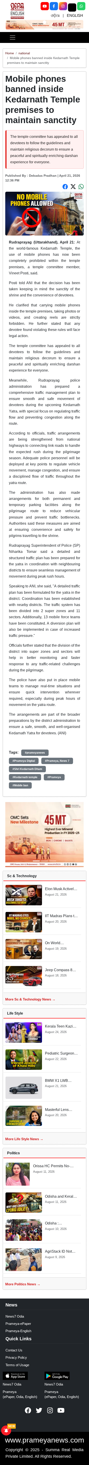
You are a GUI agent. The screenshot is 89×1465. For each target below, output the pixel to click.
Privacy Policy (16, 1357)
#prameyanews (35, 752)
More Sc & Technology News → (30, 999)
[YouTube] (45, 6)
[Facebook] (54, 6)
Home (9, 53)
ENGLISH (75, 15)
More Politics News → (22, 1284)
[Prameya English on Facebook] (28, 1410)
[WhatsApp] (81, 6)
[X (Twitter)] (72, 7)
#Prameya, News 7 (57, 760)
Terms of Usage (17, 1365)
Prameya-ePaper (18, 1324)
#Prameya (54, 777)
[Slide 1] (44, 22)
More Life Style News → (24, 1139)
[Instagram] (63, 6)
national (24, 53)
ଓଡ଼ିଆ (55, 15)
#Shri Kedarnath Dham (27, 769)
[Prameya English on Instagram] (50, 1410)
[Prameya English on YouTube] (61, 1410)
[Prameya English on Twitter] (39, 1410)
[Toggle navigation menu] (12, 37)
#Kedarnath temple (25, 777)
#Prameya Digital (24, 760)
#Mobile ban (20, 785)
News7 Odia (14, 1316)
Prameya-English (18, 1331)
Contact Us (13, 1350)
